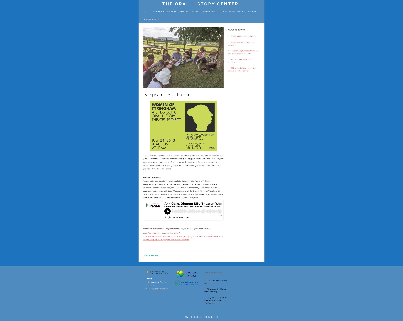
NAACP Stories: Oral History (232, 12)
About (147, 12)
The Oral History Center (200, 4)
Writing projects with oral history (243, 36)
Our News (183, 12)
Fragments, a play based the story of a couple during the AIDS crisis (215, 300)
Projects (252, 12)
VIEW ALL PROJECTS (151, 256)
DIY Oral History (151, 20)
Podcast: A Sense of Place (203, 12)
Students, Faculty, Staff (164, 12)
